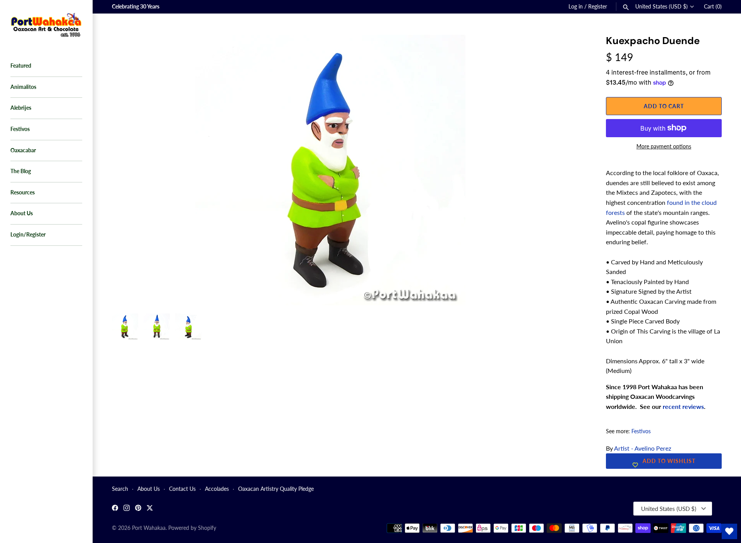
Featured (20, 66)
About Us (21, 213)
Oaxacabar (23, 150)
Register (597, 6)
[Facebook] (115, 508)
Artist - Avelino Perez (642, 448)
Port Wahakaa (149, 528)
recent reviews (683, 406)
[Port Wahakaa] (46, 23)
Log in (575, 6)
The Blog (20, 171)
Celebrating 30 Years (135, 6)
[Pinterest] (138, 508)
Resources (22, 192)
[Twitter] (150, 508)
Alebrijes (20, 108)
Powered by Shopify (192, 528)
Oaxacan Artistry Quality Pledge (276, 489)
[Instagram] (127, 508)
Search (120, 489)
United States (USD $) (661, 6)
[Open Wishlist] (729, 531)
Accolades (217, 489)
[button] (570, 50)
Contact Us (182, 489)
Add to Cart (664, 106)
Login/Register (28, 234)
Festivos (20, 129)
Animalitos (23, 87)
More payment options (663, 146)
